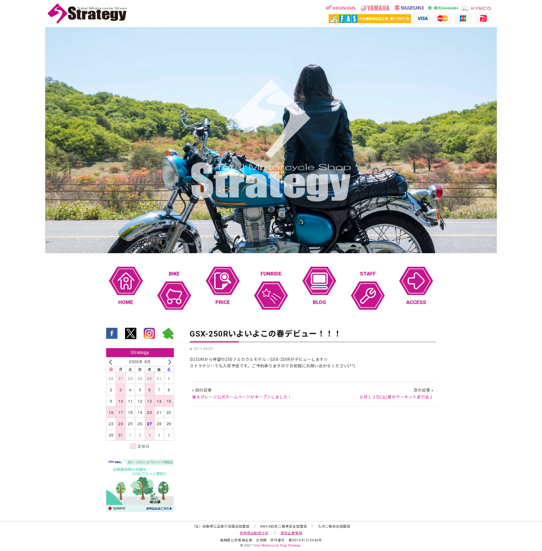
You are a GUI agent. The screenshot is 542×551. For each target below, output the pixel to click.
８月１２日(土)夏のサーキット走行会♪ (396, 397)
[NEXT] (168, 361)
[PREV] (111, 361)
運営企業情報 (291, 533)
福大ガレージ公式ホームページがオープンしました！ (242, 397)
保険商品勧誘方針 (254, 533)
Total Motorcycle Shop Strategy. (277, 545)
